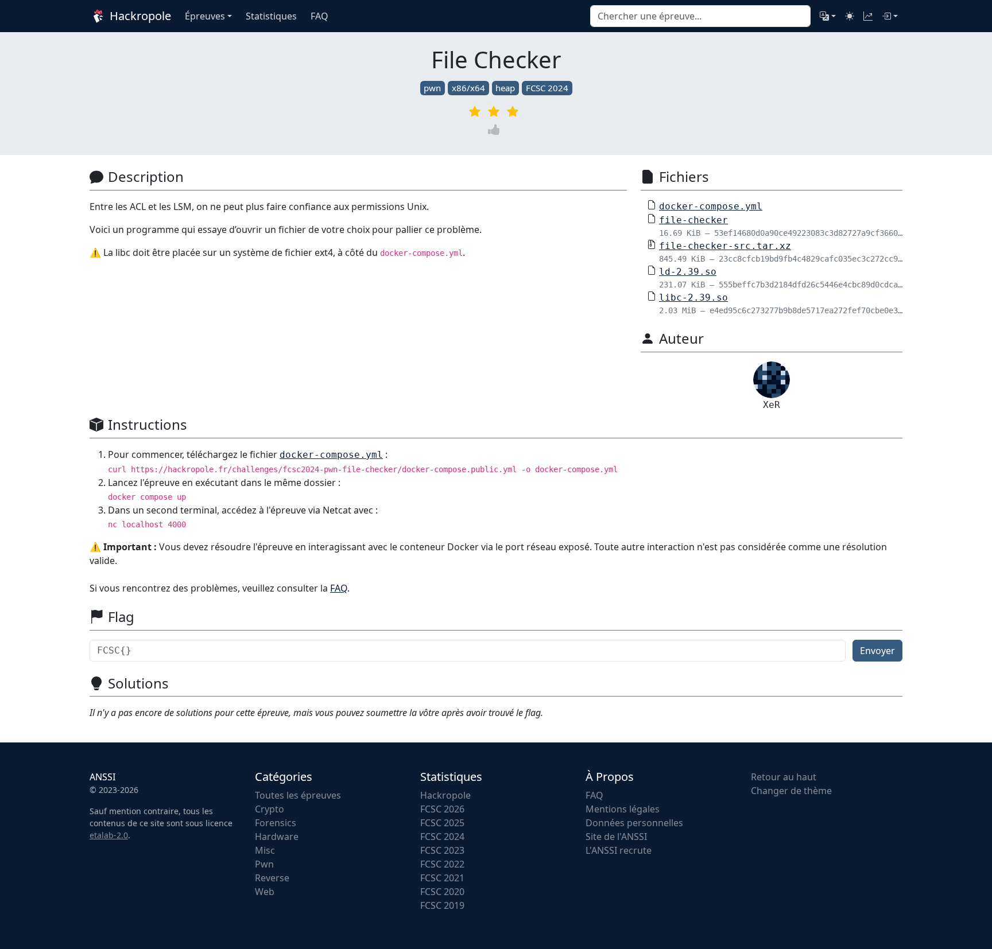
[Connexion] (889, 16)
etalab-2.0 (109, 835)
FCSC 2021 (442, 878)
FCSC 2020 (442, 891)
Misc (265, 850)
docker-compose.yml (710, 206)
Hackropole (139, 16)
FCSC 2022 (442, 864)
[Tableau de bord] (868, 16)
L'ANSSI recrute (619, 850)
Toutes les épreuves (298, 795)
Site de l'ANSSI (616, 836)
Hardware (277, 836)
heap (505, 88)
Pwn (264, 864)
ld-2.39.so (687, 271)
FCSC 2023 (442, 850)
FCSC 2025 (442, 822)
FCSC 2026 (442, 809)
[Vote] (496, 129)
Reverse (272, 878)
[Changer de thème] (849, 16)
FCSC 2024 (547, 88)
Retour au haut (783, 777)
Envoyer (877, 650)
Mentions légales (623, 809)
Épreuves (205, 16)
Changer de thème (791, 790)
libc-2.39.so (693, 297)
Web (264, 891)
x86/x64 (468, 88)
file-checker (693, 220)
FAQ (338, 588)
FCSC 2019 (442, 905)
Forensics (275, 822)
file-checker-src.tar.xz (725, 245)
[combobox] (700, 16)
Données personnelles (634, 822)
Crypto (269, 809)
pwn (432, 88)
